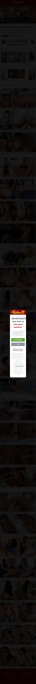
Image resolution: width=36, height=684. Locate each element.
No (18, 344)
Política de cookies (20, 365)
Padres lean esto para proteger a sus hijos (18, 349)
